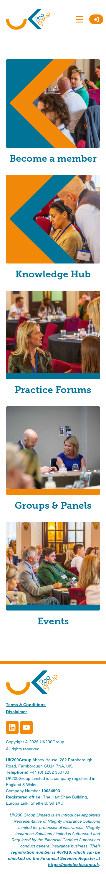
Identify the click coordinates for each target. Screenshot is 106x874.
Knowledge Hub (53, 274)
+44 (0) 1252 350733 (49, 772)
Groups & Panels (53, 505)
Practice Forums (53, 389)
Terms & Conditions (26, 704)
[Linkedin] (12, 727)
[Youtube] (26, 727)
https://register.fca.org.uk (73, 864)
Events (53, 621)
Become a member (53, 158)
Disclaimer (16, 711)
